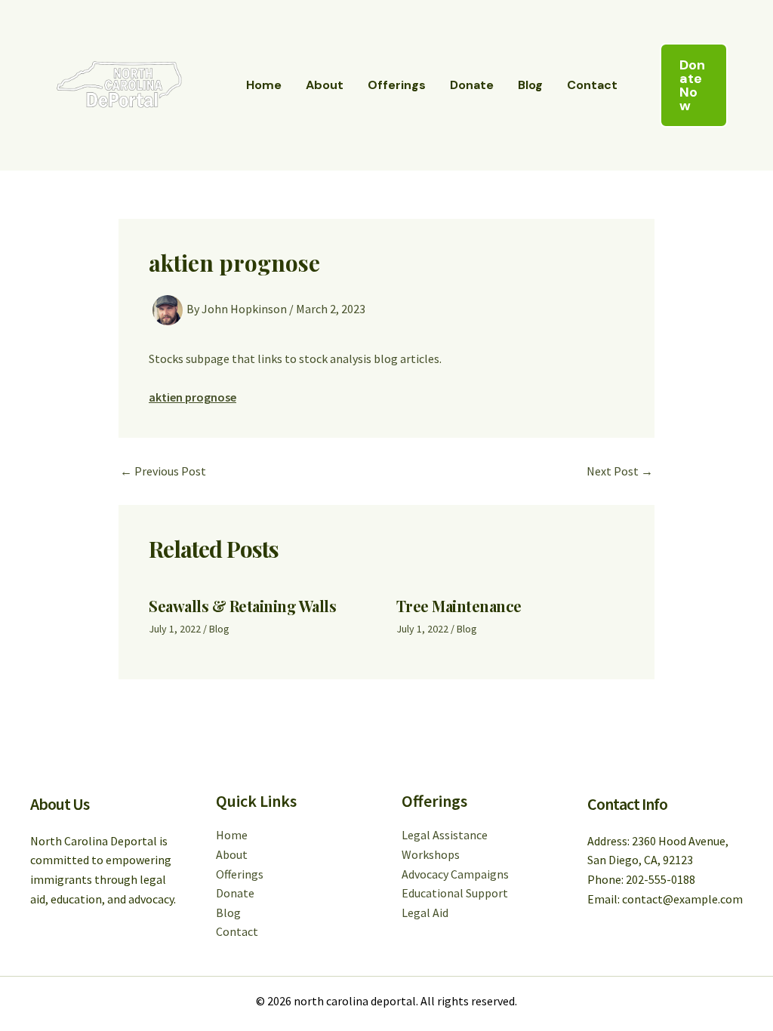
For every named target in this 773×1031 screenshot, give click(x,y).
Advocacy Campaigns (455, 874)
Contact (592, 85)
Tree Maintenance (459, 606)
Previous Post (163, 471)
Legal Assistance (445, 834)
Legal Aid (425, 912)
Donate (472, 85)
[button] (694, 85)
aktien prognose (192, 397)
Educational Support (455, 892)
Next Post (620, 471)
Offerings (397, 85)
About (324, 85)
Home (264, 85)
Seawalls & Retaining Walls (242, 606)
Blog (530, 85)
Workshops (431, 854)
